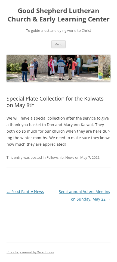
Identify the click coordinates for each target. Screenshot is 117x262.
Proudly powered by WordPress (30, 252)
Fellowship (55, 157)
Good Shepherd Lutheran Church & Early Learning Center (59, 15)
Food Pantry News (25, 191)
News (69, 157)
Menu (58, 44)
